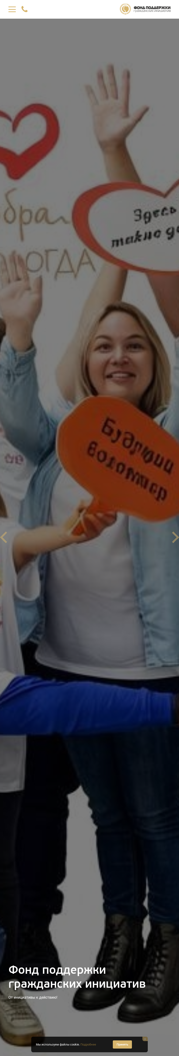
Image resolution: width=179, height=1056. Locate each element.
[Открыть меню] (12, 9)
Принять (122, 1044)
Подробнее (88, 1044)
